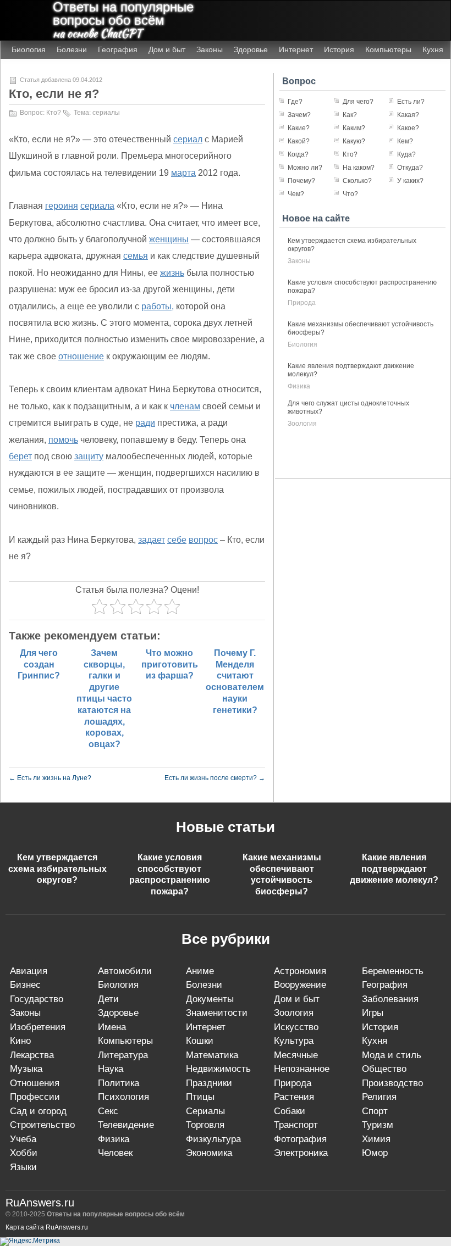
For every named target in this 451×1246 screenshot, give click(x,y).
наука (110, 1069)
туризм (377, 1125)
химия (376, 1139)
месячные (296, 1055)
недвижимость (218, 1069)
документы (210, 999)
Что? (350, 194)
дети (108, 999)
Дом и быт (166, 49)
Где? (295, 101)
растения (294, 1097)
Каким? (354, 128)
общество (384, 1069)
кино (20, 1041)
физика (299, 386)
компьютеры (125, 1041)
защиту (88, 456)
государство (36, 999)
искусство (296, 1027)
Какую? (354, 141)
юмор (375, 1153)
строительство (42, 1125)
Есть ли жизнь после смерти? (214, 778)
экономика (209, 1153)
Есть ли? (411, 101)
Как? (350, 115)
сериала (97, 205)
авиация (28, 971)
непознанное (301, 1069)
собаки (289, 1111)
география (385, 985)
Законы (209, 49)
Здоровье (251, 49)
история (380, 1027)
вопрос (203, 539)
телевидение (126, 1125)
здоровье (118, 1013)
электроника (301, 1153)
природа (302, 303)
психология (123, 1097)
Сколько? (357, 181)
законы (299, 261)
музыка (26, 1069)
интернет (206, 1027)
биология (302, 344)
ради (145, 422)
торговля (205, 1125)
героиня (61, 205)
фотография (300, 1139)
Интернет (296, 49)
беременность (393, 971)
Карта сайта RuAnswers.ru (47, 1227)
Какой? (299, 141)
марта (183, 172)
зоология (302, 423)
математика (212, 1055)
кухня (374, 1041)
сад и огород (38, 1111)
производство (392, 1083)
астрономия (300, 971)
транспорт (296, 1125)
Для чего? (358, 101)
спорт (375, 1111)
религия (379, 1097)
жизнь (172, 272)
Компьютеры (388, 49)
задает (151, 539)
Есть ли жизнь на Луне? (50, 778)
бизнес (25, 985)
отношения (34, 1083)
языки (23, 1167)
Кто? (53, 112)
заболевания (390, 999)
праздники (209, 1083)
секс (108, 1111)
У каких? (410, 181)
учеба (23, 1139)
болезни (204, 985)
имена (112, 1027)
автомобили (125, 971)
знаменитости (217, 1013)
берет (20, 456)
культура (294, 1041)
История (339, 49)
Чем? (296, 194)
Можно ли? (305, 167)
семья (135, 255)
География (118, 49)
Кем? (405, 141)
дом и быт (297, 999)
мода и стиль (391, 1055)
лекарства (32, 1055)
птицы (200, 1097)
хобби (23, 1153)
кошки (199, 1041)
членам (185, 406)
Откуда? (410, 167)
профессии (35, 1097)
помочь (63, 439)
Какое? (408, 128)
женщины (169, 239)
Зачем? (299, 115)
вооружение (300, 985)
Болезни (72, 49)
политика (118, 1083)
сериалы (106, 112)
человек (115, 1153)
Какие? (299, 128)
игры (372, 1013)
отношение (81, 356)
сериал (187, 139)
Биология (29, 49)
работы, (157, 306)
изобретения (37, 1027)
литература (123, 1055)
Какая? (408, 115)
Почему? (301, 181)
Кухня (432, 49)
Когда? (298, 154)
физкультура (213, 1139)
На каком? (359, 167)
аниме (200, 971)
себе (176, 539)
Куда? (406, 154)
